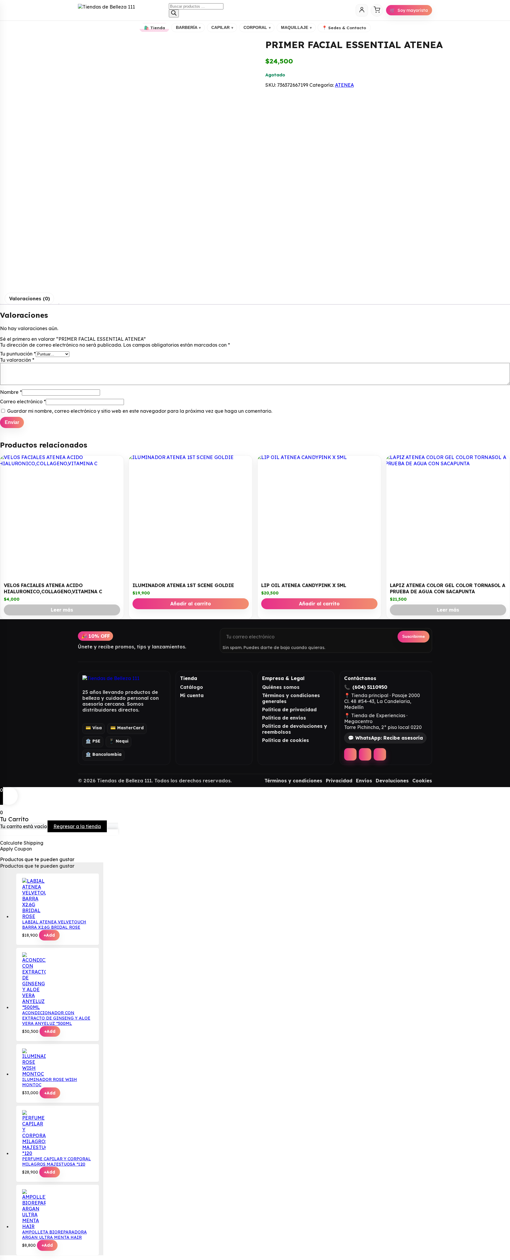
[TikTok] (380, 754)
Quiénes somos (281, 687)
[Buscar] (174, 13)
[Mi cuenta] (362, 10)
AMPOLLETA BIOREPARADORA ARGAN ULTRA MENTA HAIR (54, 1234)
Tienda (188, 678)
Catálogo (191, 687)
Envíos (364, 781)
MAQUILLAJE (296, 27)
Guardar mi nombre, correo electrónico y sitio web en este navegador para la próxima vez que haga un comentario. (139, 411)
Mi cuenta (192, 695)
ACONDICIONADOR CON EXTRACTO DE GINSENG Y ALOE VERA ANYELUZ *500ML (56, 1018)
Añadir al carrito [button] (190, 604)
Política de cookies (285, 740)
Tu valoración (17, 360)
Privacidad (339, 781)
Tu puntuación (18, 354)
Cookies (422, 781)
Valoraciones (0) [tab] (29, 299)
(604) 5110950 (369, 687)
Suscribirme (413, 636)
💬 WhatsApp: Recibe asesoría (385, 738)
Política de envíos (284, 718)
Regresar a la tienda (77, 826)
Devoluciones (392, 781)
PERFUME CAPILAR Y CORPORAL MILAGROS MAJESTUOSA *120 (56, 1161)
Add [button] (49, 935)
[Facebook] (350, 754)
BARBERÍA (188, 27)
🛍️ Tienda (154, 27)
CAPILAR (222, 27)
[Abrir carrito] (377, 10)
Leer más (62, 610)
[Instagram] (365, 754)
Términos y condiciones (293, 781)
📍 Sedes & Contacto (344, 27)
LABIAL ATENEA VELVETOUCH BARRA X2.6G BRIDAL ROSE (54, 924)
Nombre (11, 392)
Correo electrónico (23, 401)
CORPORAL (257, 27)
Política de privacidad (289, 709)
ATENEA (344, 85)
